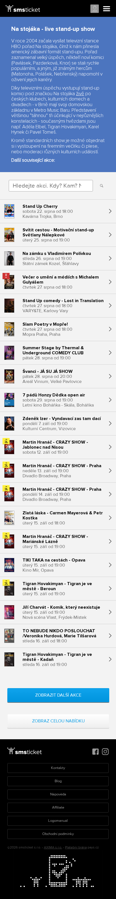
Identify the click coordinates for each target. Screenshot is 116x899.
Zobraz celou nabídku (58, 721)
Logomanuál (58, 820)
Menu (106, 9)
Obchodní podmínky (58, 834)
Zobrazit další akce (58, 695)
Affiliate (58, 807)
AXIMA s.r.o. (53, 847)
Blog (58, 781)
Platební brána (76, 847)
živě (80, 93)
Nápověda (58, 794)
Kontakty (58, 768)
